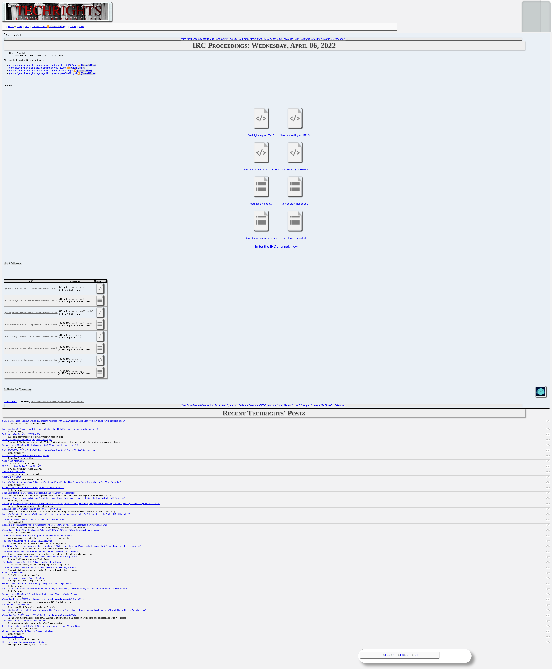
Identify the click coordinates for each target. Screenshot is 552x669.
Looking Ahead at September (15, 604)
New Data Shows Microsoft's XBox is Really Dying (26, 455)
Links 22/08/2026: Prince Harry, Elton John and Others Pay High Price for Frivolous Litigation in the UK (50, 429)
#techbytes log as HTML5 (295, 169)
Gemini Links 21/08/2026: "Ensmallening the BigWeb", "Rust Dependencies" (37, 583)
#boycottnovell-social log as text (261, 238)
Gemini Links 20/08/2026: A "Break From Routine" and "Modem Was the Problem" (40, 594)
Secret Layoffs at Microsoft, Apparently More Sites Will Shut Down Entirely (37, 535)
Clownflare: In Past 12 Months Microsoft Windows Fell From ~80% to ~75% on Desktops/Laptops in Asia (50, 530)
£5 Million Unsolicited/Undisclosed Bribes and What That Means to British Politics (40, 551)
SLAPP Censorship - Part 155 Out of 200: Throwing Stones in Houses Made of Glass (41, 626)
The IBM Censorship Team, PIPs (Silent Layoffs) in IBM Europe (32, 562)
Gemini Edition (39, 26)
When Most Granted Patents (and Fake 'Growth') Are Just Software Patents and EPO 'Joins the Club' (231, 39)
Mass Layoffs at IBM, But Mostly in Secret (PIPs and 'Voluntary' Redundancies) (38, 493)
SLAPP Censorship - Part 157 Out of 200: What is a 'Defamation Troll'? (35, 519)
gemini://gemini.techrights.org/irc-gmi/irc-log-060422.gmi (37, 68)
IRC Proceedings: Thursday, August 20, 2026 (23, 578)
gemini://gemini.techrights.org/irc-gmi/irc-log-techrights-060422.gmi (43, 65)
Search (73, 26)
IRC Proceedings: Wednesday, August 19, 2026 (24, 642)
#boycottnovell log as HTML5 (295, 135)
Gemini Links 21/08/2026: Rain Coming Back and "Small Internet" (33, 487)
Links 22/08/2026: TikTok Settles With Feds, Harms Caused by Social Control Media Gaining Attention (49, 450)
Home (11, 26)
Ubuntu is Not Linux (11, 477)
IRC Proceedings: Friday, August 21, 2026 (21, 466)
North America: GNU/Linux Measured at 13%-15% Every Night (31, 509)
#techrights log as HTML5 (261, 135)
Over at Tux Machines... (13, 461)
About (19, 26)
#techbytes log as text (295, 238)
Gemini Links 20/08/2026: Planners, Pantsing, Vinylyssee (28, 631)
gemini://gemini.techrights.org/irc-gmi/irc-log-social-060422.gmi (41, 70)
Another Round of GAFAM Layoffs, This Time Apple (27, 439)
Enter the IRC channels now (276, 246)
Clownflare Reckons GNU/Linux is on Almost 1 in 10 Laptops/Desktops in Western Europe (44, 599)
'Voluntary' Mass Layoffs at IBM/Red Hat (21, 434)
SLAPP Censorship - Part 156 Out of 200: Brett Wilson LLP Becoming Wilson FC (39, 567)
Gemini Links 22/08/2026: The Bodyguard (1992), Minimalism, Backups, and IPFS (40, 445)
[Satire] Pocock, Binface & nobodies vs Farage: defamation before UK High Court (39, 556)
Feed (81, 26)
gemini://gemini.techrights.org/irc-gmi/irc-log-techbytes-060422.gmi (43, 73)
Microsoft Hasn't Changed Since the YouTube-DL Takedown (314, 39)
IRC (27, 26)
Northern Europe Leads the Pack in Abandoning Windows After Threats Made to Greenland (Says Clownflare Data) (55, 525)
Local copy (11, 401)
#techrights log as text (261, 204)
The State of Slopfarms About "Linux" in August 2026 (27, 540)
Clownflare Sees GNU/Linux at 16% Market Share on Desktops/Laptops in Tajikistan (41, 615)
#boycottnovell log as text (295, 204)
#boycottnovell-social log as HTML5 (261, 169)
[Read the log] (261, 127)
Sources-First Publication (13, 471)
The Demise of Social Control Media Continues (24, 620)
